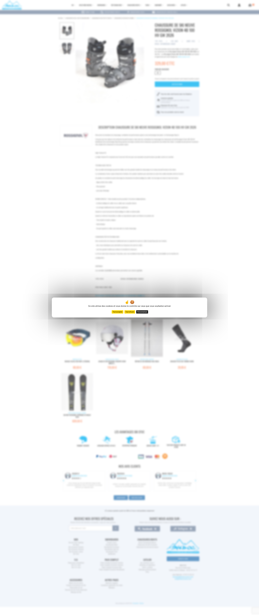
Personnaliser (142, 312)
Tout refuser (129, 312)
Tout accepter (117, 312)
